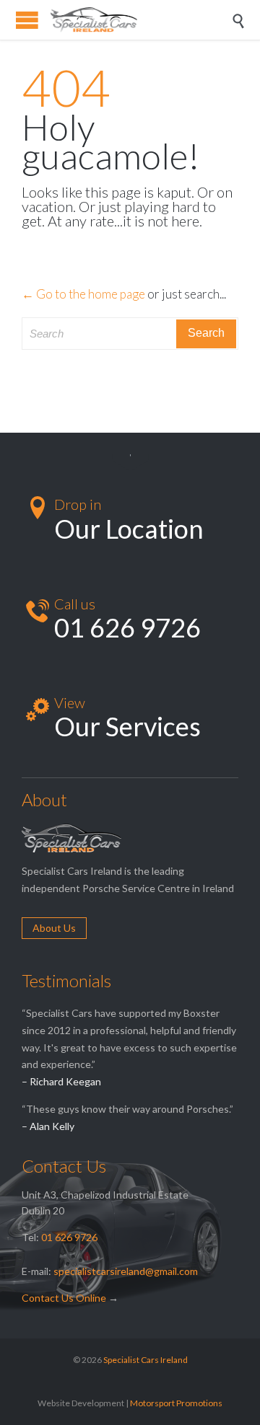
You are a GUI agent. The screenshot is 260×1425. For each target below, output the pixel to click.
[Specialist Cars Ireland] (141, 20)
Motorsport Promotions (176, 1403)
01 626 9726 (69, 1237)
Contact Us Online (64, 1298)
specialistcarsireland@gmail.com (125, 1271)
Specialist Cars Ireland (145, 1359)
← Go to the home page (83, 293)
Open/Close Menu (27, 19)
